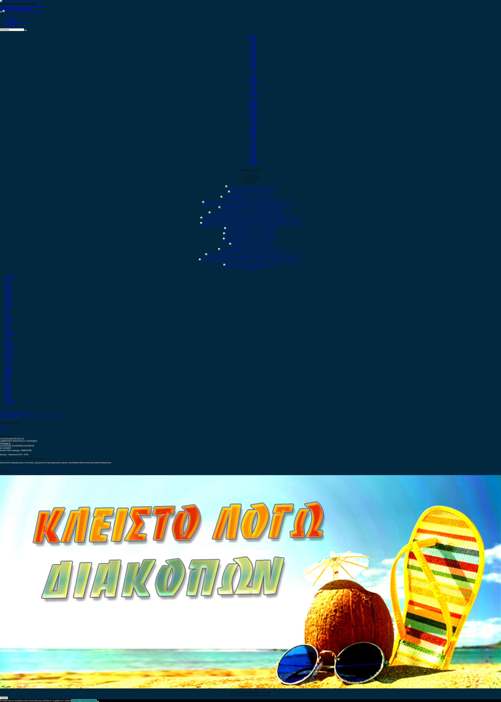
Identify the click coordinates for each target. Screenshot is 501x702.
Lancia (253, 102)
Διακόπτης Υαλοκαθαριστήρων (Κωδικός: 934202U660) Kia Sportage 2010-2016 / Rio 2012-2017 (250, 215)
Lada (253, 100)
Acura (253, 43)
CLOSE (4, 698)
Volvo (253, 163)
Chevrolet (253, 53)
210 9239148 (16, 6)
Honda (253, 81)
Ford (253, 74)
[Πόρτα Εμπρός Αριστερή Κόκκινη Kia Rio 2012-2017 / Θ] (250, 186)
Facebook (4, 427)
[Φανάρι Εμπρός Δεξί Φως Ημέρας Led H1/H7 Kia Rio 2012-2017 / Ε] (250, 197)
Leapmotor (253, 104)
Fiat (253, 71)
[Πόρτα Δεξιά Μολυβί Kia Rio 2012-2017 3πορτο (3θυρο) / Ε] (250, 228)
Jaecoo (253, 90)
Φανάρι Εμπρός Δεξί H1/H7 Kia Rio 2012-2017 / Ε (250, 194)
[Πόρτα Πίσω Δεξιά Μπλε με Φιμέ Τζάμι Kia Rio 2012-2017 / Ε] (250, 239)
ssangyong (253, 149)
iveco (253, 88)
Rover (253, 137)
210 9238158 (28, 6)
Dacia (253, 60)
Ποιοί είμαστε (11, 20)
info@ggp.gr (5, 443)
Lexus (253, 107)
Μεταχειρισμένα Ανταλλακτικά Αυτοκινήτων (42, 469)
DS (253, 69)
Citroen (253, 55)
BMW (253, 46)
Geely (253, 76)
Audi (253, 38)
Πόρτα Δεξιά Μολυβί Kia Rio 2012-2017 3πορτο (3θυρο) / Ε (250, 230)
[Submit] (26, 30)
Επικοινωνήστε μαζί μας (10, 418)
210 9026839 (39, 6)
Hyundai (253, 83)
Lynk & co (253, 109)
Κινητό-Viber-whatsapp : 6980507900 (16, 9)
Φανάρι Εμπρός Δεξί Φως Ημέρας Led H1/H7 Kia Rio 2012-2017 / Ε (250, 199)
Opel (253, 125)
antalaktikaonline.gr (15, 469)
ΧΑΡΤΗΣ (4, 432)
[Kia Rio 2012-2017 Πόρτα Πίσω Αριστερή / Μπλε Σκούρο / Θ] (250, 265)
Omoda (253, 128)
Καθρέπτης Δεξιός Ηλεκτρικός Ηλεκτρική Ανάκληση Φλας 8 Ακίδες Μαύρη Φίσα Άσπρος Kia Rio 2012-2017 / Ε (250, 204)
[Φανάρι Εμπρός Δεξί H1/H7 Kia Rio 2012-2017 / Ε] (250, 192)
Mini (253, 118)
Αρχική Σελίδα (11, 18)
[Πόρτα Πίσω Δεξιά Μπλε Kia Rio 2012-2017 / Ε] (250, 244)
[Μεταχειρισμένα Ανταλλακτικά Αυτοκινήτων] (250, 688)
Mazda (253, 111)
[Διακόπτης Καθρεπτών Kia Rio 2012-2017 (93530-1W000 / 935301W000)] (250, 207)
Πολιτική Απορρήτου (88, 701)
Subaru (253, 151)
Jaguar (253, 93)
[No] (98, 701)
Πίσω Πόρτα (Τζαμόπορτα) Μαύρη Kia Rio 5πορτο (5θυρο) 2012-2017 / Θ (250, 251)
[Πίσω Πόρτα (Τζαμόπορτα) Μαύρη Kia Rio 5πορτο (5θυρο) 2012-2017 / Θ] (250, 249)
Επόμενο (255, 270)
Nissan (253, 123)
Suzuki (253, 154)
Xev (253, 165)
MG (253, 116)
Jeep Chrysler (253, 95)
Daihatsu (253, 64)
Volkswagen (253, 161)
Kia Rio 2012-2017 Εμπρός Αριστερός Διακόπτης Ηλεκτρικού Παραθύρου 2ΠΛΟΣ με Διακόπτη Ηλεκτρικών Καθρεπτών (250, 262)
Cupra (253, 57)
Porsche (253, 132)
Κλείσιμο (75, 701)
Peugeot (253, 130)
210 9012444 (5, 6)
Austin (253, 41)
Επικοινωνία (10, 25)
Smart (253, 147)
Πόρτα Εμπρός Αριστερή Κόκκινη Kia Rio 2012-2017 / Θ (250, 189)
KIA (253, 97)
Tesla (253, 156)
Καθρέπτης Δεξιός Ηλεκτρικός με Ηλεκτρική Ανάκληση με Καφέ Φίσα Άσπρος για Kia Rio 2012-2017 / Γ (250, 257)
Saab (253, 139)
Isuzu (253, 85)
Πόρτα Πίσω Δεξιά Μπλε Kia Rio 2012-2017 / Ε (250, 246)
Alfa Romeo (253, 36)
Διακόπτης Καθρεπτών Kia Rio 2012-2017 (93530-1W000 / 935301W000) (250, 210)
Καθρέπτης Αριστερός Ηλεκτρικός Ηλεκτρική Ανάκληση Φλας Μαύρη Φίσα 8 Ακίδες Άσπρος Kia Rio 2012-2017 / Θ (250, 220)
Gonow (253, 78)
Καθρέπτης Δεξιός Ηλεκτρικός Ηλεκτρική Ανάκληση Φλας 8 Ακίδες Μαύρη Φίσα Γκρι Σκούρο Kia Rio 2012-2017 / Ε (250, 225)
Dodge (253, 67)
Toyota (253, 158)
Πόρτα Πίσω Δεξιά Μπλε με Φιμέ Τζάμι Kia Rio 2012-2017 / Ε (250, 241)
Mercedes (253, 114)
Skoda (253, 144)
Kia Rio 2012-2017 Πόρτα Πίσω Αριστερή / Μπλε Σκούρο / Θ (250, 267)
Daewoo (253, 62)
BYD (253, 48)
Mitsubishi (253, 121)
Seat (253, 142)
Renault (253, 135)
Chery (253, 50)
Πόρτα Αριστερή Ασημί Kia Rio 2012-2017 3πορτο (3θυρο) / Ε (250, 236)
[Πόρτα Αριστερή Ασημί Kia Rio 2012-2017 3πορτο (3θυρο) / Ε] (250, 233)
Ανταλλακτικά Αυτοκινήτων (16, 23)
